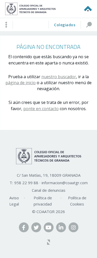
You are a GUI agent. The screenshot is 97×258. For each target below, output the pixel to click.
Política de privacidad (43, 201)
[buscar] (88, 25)
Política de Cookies (77, 201)
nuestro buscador (58, 77)
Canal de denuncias (48, 190)
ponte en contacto (41, 108)
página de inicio (20, 82)
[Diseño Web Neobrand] (48, 243)
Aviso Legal (14, 201)
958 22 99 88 (26, 182)
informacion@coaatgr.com (65, 182)
